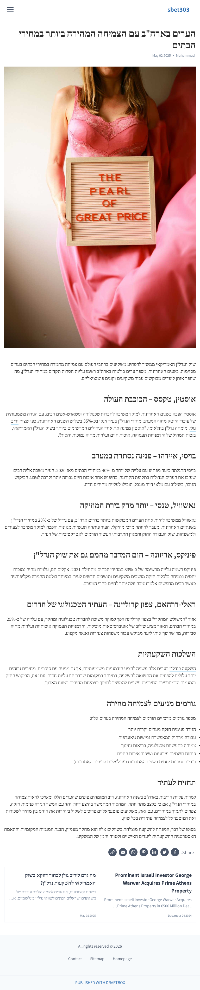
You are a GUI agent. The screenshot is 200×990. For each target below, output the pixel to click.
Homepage (122, 958)
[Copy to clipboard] (112, 852)
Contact (75, 958)
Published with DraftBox (100, 982)
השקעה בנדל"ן (183, 668)
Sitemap (97, 958)
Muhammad (185, 55)
